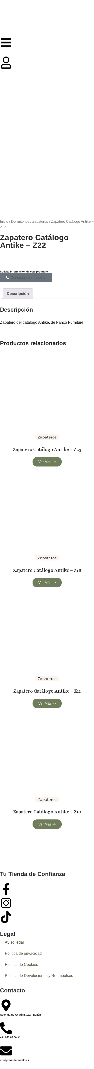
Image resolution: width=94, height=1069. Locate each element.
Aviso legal (14, 942)
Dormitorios (20, 221)
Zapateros (40, 221)
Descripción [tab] (18, 294)
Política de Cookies (21, 964)
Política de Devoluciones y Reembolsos (39, 976)
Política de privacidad (23, 953)
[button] (47, 461)
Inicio (4, 221)
